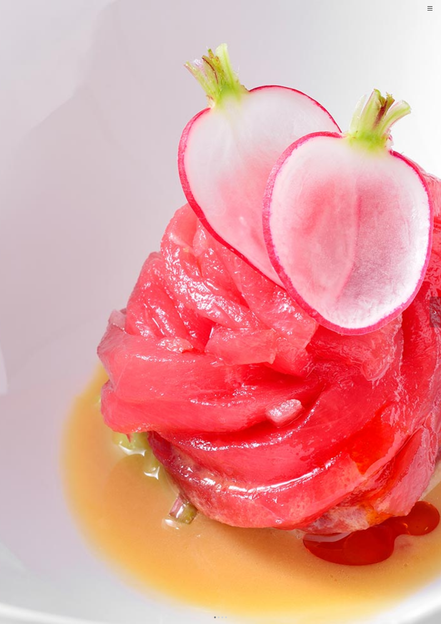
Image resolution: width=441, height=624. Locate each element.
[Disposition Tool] (435, 312)
